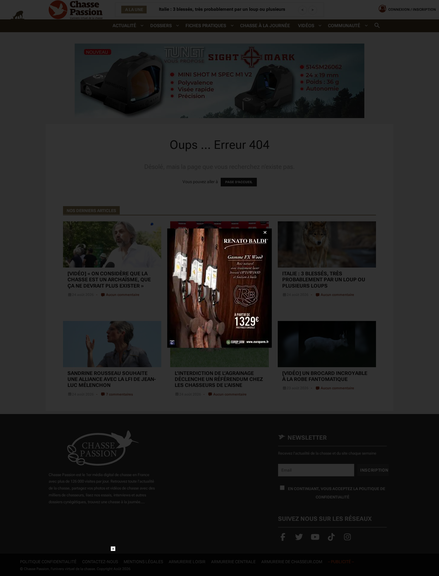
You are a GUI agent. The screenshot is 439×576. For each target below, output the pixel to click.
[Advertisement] (219, 559)
